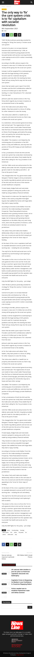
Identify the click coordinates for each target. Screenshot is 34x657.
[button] (3, 2)
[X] (7, 35)
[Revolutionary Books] (17, 647)
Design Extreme (20, 655)
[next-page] (6, 597)
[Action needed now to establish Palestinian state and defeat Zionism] (6, 590)
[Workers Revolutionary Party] (17, 642)
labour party (5, 532)
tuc (26, 532)
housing (22, 530)
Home (3, 6)
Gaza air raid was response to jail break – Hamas (8, 557)
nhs (11, 532)
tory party (21, 532)
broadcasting (15, 530)
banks (8, 530)
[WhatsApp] (11, 35)
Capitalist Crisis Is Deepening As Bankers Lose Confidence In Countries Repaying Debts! (21, 582)
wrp (16, 534)
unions (4, 534)
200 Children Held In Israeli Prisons (24, 556)
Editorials (8, 6)
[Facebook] (3, 35)
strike (15, 532)
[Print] (19, 35)
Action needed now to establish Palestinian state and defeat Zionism (20, 590)
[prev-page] (3, 597)
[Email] (15, 35)
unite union (10, 534)
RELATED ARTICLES (9, 565)
